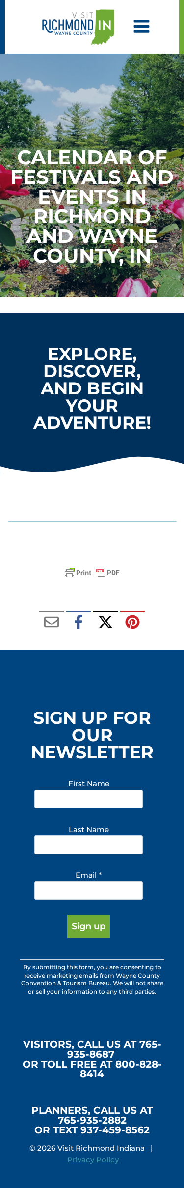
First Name (88, 783)
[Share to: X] (105, 623)
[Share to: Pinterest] (132, 623)
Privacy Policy (93, 1159)
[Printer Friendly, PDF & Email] (92, 572)
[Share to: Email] (51, 623)
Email (89, 875)
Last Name (89, 829)
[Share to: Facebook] (78, 623)
